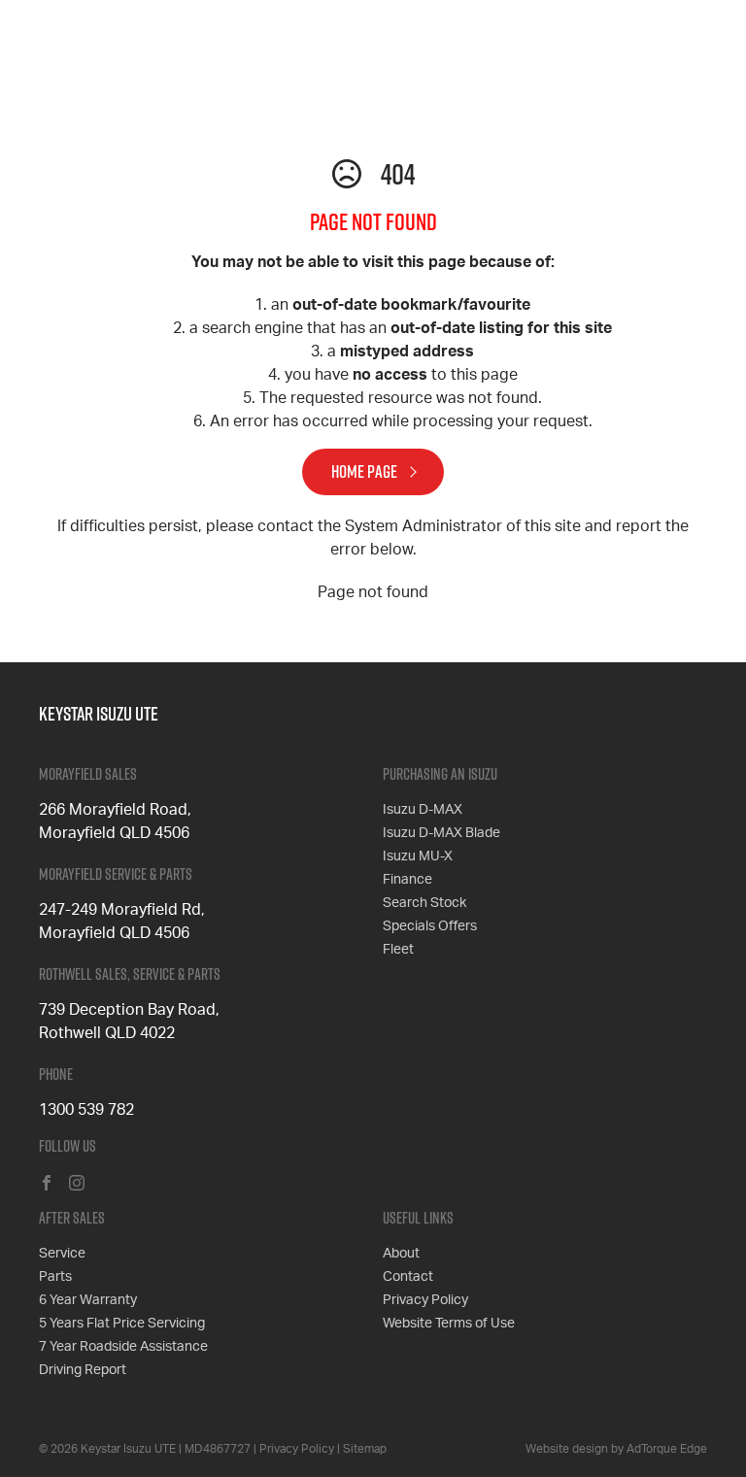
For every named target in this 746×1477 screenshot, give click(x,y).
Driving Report (82, 1370)
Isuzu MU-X (418, 856)
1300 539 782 (86, 1110)
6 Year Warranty (88, 1300)
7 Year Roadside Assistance (123, 1347)
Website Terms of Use (449, 1323)
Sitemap (365, 1449)
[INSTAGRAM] (77, 1184)
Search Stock (424, 903)
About (401, 1253)
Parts (55, 1277)
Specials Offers (430, 926)
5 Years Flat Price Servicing (122, 1323)
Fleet (398, 950)
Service (62, 1253)
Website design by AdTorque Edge (616, 1449)
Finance (407, 880)
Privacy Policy (425, 1300)
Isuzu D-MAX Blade (441, 833)
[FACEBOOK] (46, 1184)
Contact (408, 1277)
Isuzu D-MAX (422, 810)
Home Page (364, 471)
